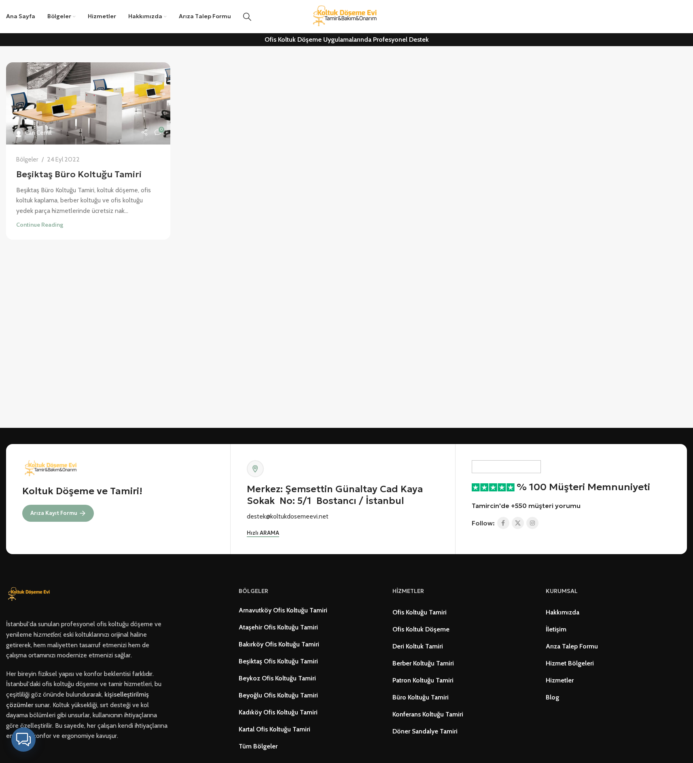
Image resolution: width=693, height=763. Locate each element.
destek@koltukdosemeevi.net (287, 516)
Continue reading (39, 224)
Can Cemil (38, 132)
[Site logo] (347, 16)
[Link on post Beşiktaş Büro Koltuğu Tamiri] (88, 103)
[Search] (247, 17)
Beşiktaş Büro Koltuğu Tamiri (79, 174)
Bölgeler (27, 159)
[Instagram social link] (532, 523)
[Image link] (30, 594)
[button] (23, 739)
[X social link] (518, 523)
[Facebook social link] (503, 523)
